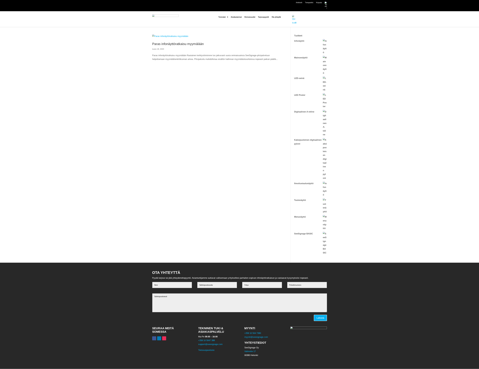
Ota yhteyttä (276, 17)
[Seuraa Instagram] (164, 338)
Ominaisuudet (249, 17)
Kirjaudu (319, 2)
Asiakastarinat (236, 17)
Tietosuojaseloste (206, 350)
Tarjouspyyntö (263, 17)
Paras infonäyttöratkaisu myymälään (178, 44)
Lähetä (320, 318)
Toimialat (222, 17)
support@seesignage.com (210, 344)
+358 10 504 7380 (252, 333)
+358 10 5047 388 (206, 340)
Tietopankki (309, 2)
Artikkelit (299, 2)
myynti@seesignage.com (256, 337)
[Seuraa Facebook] (154, 338)
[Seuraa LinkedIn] (159, 338)
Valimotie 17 (250, 351)
